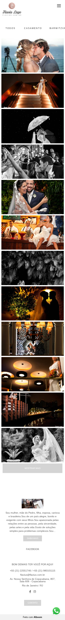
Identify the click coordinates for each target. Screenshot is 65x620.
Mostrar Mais (33, 468)
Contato (32, 603)
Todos (10, 28)
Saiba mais (32, 538)
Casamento (33, 28)
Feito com (32, 617)
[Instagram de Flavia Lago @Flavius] (34, 591)
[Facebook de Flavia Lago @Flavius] (30, 591)
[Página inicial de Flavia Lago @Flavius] (12, 9)
